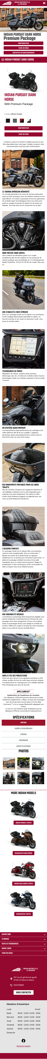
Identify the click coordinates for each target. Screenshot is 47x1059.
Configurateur (23, 43)
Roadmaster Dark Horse (23, 853)
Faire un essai (7, 953)
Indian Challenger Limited (23, 883)
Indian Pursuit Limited (23, 822)
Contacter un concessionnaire (24, 52)
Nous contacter (23, 993)
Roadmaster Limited (23, 914)
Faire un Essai (23, 48)
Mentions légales (23, 1046)
